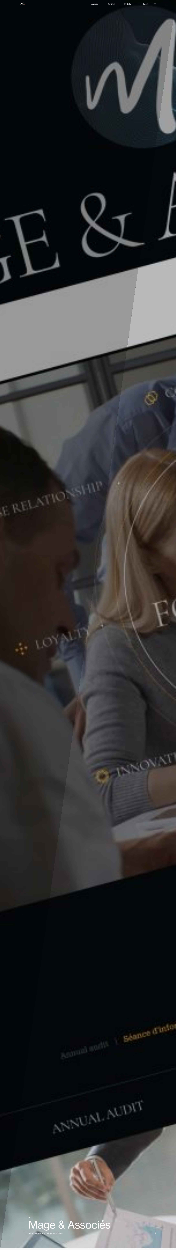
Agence (94, 4)
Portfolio (127, 4)
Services (111, 4)
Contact (146, 4)
